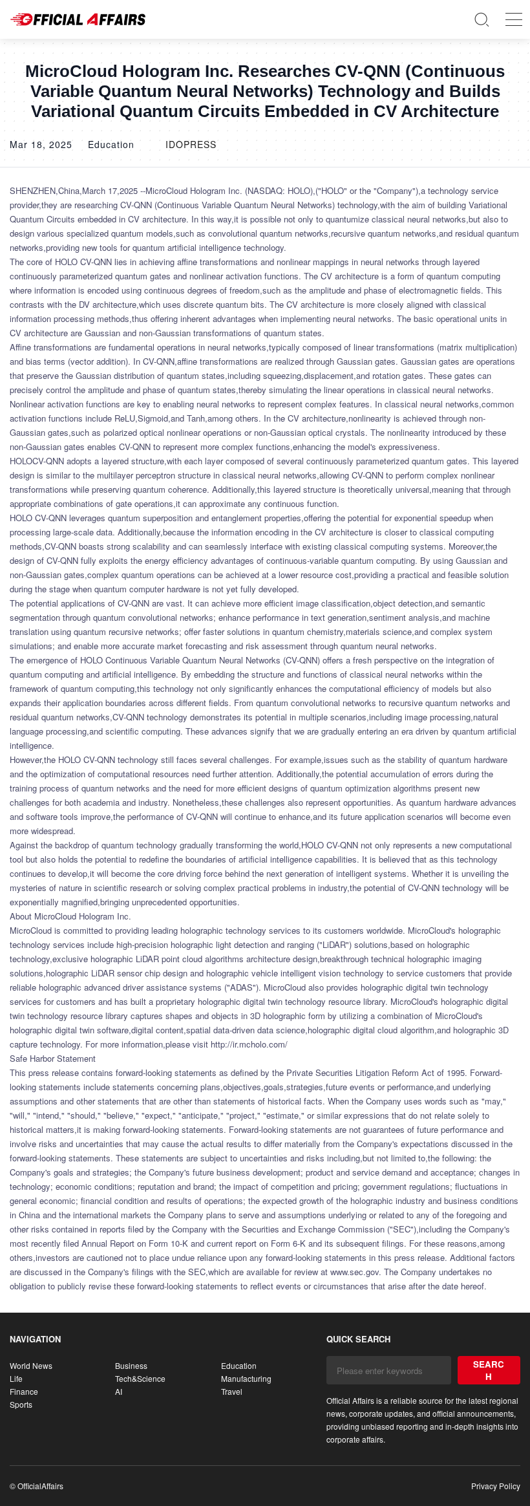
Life (16, 1378)
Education (239, 1365)
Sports (21, 1404)
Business (131, 1365)
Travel (231, 1391)
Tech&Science (140, 1378)
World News (31, 1365)
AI (118, 1391)
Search (488, 1370)
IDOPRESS (191, 144)
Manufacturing (246, 1378)
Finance (24, 1391)
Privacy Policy (495, 1485)
